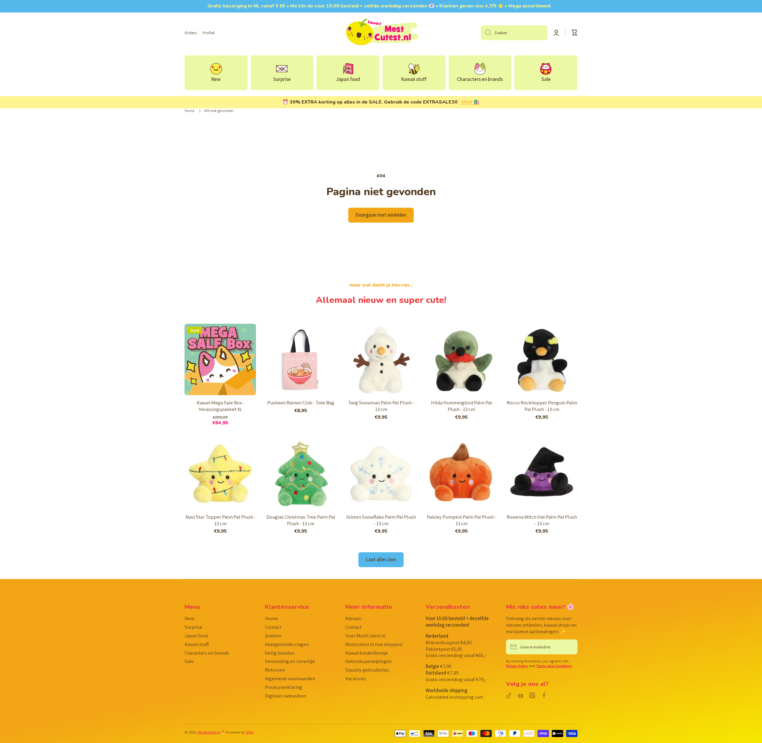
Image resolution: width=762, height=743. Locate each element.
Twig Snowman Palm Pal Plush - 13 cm (381, 406)
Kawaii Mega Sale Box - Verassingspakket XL (220, 406)
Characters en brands (207, 653)
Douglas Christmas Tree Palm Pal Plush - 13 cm (300, 520)
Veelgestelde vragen (287, 644)
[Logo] (381, 32)
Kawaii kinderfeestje (366, 653)
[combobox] (514, 32)
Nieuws (353, 618)
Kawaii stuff (197, 644)
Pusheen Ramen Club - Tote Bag (300, 403)
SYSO (250, 732)
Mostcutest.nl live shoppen (373, 644)
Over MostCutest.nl (365, 635)
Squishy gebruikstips (367, 670)
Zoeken (273, 635)
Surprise (193, 627)
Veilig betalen (279, 653)
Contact (273, 627)
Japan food (196, 635)
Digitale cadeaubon (285, 695)
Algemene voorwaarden (290, 678)
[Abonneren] (570, 646)
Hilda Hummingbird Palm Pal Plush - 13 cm (461, 406)
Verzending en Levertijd (290, 661)
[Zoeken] (486, 32)
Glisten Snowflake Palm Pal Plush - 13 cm (381, 520)
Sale (189, 661)
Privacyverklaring (283, 687)
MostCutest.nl (209, 732)
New (189, 618)
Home (189, 110)
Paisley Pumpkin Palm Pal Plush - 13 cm (461, 520)
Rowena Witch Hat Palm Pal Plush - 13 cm (542, 520)
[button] (574, 33)
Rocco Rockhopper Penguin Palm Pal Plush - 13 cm (542, 406)
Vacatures (355, 678)
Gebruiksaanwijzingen (368, 661)
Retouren (275, 670)
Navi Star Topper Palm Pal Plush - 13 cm (220, 520)
